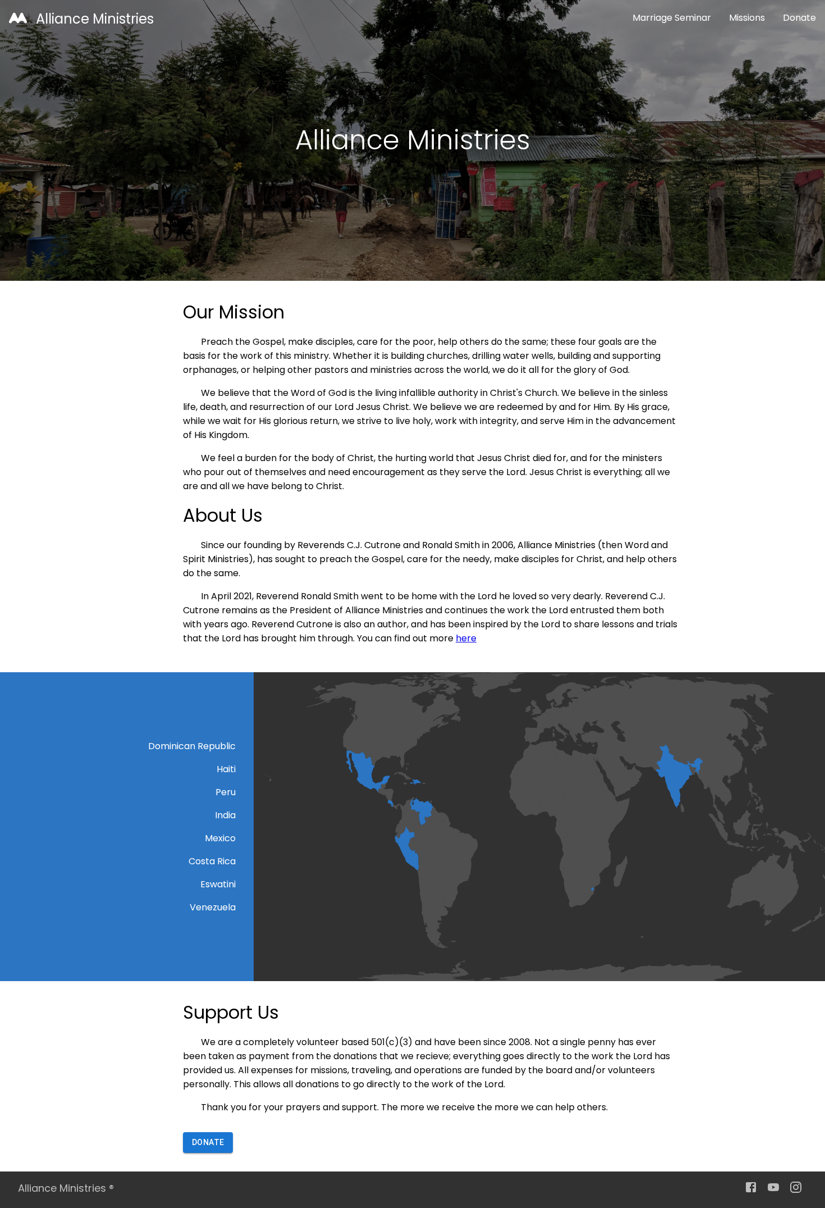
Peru (226, 792)
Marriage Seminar (671, 17)
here (466, 638)
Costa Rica (212, 861)
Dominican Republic (192, 746)
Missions (747, 17)
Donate (799, 17)
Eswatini (218, 884)
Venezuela (213, 907)
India (225, 815)
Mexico (220, 838)
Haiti (226, 769)
